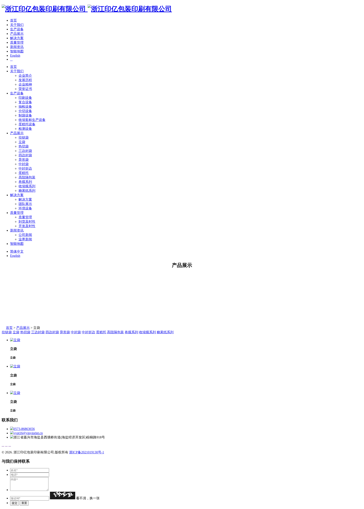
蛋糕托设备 (27, 124)
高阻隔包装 (27, 177)
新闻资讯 (17, 47)
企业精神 (25, 84)
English (15, 55)
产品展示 (17, 33)
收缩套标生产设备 (32, 120)
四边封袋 (25, 155)
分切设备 (25, 111)
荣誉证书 (25, 89)
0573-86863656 (24, 429)
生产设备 (17, 29)
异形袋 (24, 159)
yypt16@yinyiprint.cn (28, 433)
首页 (13, 20)
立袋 (22, 142)
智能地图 (17, 51)
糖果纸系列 (27, 190)
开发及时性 (27, 226)
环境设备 (25, 208)
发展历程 (25, 80)
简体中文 (17, 251)
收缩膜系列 (27, 186)
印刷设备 (25, 97)
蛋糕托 (24, 173)
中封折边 (25, 168)
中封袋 (24, 164)
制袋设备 (25, 115)
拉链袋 (24, 137)
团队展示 (25, 204)
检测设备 (25, 128)
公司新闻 (25, 235)
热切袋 (24, 146)
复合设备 (25, 102)
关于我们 (17, 25)
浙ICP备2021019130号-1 (86, 452)
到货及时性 (27, 221)
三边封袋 (25, 151)
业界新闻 (25, 239)
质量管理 (17, 42)
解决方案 (17, 38)
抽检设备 (25, 106)
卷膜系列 (25, 182)
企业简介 (25, 75)
